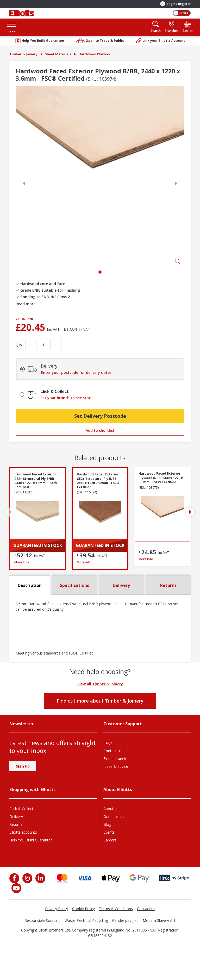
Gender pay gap (125, 920)
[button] (11, 27)
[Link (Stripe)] (174, 878)
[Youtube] (15, 888)
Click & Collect (21, 808)
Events (109, 832)
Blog (107, 824)
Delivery (16, 816)
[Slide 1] (100, 272)
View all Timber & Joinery (100, 683)
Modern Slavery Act (159, 920)
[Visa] (85, 878)
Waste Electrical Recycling (86, 920)
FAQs (108, 742)
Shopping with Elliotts (32, 789)
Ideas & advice (115, 766)
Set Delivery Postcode (100, 416)
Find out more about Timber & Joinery (100, 701)
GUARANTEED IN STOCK (37, 545)
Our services (113, 816)
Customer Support (122, 723)
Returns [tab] (168, 585)
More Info (37, 562)
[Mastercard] (62, 878)
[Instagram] (26, 878)
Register (184, 4)
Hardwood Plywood (94, 54)
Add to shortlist (100, 430)
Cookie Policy (83, 908)
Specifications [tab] (74, 585)
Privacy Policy (56, 908)
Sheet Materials (58, 54)
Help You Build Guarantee (31, 840)
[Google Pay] (139, 878)
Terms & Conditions (116, 908)
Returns (15, 824)
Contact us (112, 750)
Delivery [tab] (121, 585)
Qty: (19, 344)
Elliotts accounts (23, 832)
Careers (109, 840)
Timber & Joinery (23, 54)
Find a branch (114, 758)
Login (171, 4)
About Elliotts (117, 789)
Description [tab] (30, 585)
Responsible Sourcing (42, 920)
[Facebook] (14, 878)
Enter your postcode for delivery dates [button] (76, 372)
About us (110, 808)
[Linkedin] (39, 878)
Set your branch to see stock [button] (66, 398)
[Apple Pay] (111, 878)
